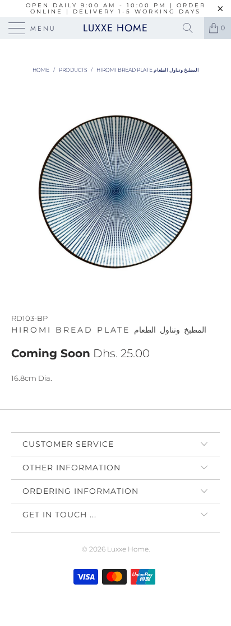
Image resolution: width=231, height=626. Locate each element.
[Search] (192, 28)
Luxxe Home (115, 28)
